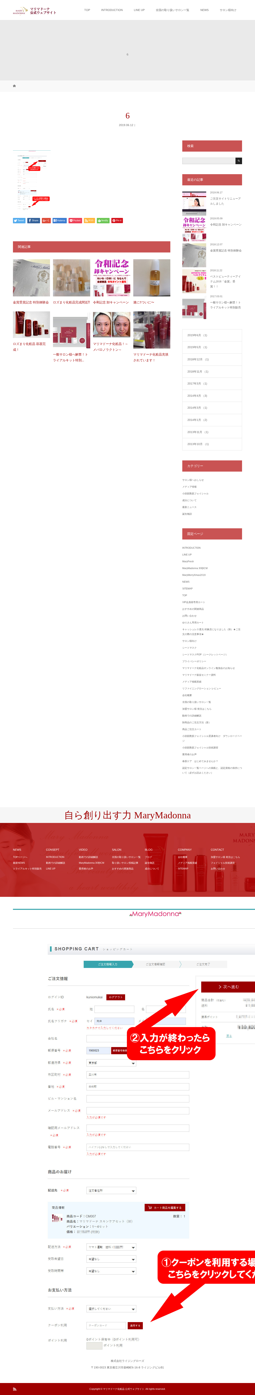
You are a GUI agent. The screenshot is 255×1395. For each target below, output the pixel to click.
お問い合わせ (189, 615)
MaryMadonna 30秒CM (195, 568)
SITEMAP (187, 588)
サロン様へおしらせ (193, 480)
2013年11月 (197, 432)
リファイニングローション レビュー (201, 688)
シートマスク (189, 647)
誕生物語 (187, 514)
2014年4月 (197, 395)
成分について (189, 500)
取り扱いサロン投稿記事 (125, 862)
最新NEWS (19, 862)
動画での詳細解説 (191, 715)
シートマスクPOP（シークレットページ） (205, 654)
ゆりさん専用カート (193, 622)
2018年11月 (197, 371)
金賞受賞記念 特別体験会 (31, 302)
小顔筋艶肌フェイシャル (195, 493)
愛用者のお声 (189, 754)
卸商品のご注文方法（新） (196, 722)
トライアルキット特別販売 (27, 868)
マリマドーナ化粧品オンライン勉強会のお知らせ (208, 668)
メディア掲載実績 (191, 681)
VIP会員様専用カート (193, 602)
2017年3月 (197, 383)
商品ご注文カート (191, 729)
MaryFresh (188, 561)
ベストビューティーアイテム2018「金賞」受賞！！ (225, 281)
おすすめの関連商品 (193, 609)
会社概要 (187, 695)
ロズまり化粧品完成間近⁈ (71, 302)
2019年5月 (197, 347)
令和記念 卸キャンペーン (111, 302)
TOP (87, 10)
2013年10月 (198, 444)
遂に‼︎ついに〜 (143, 302)
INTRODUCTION (112, 10)
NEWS (204, 10)
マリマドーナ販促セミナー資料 (199, 675)
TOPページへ (20, 857)
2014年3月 (197, 407)
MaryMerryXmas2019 (194, 575)
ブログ (148, 857)
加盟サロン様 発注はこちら (197, 708)
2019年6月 (197, 335)
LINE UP (139, 10)
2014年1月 (197, 419)
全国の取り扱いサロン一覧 (172, 10)
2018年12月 (198, 359)
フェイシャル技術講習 (223, 862)
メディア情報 (189, 486)
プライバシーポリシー (194, 661)
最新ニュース (189, 507)
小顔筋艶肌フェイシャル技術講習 (200, 747)
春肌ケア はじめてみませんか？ (200, 761)
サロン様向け (228, 10)
